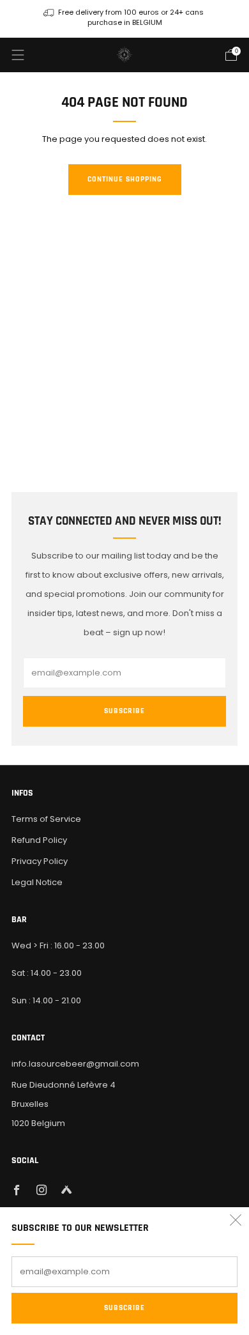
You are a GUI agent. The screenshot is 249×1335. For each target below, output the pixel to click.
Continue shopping (124, 179)
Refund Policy (39, 840)
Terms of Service (46, 819)
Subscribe (124, 1308)
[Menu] (17, 55)
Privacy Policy (39, 861)
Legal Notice (37, 882)
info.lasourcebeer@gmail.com (75, 1064)
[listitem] (125, 19)
